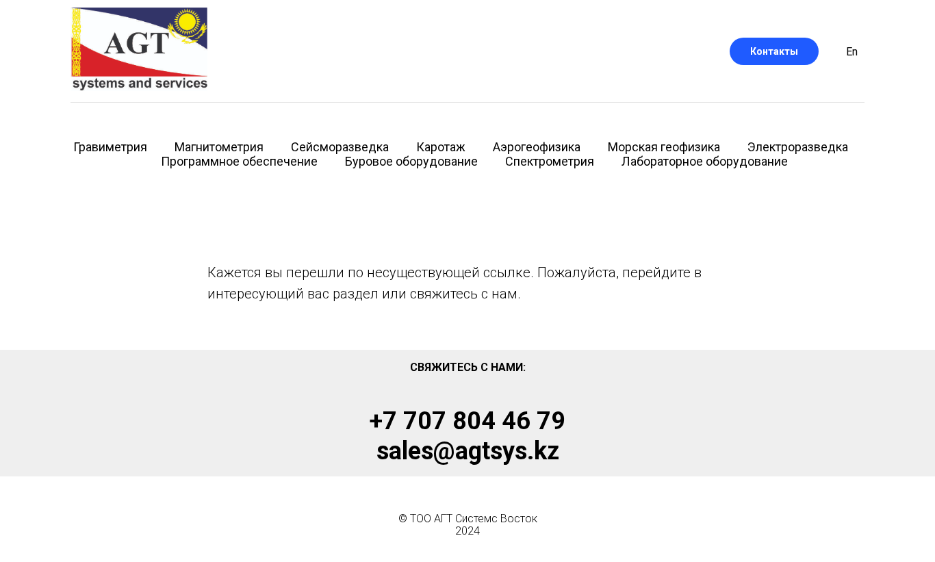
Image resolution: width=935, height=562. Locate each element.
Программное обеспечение (239, 161)
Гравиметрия (110, 147)
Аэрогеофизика (536, 147)
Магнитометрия (219, 147)
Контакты (774, 51)
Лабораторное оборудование (705, 161)
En (852, 51)
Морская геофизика (664, 147)
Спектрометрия (549, 161)
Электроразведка (797, 147)
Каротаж (440, 147)
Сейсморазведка (340, 147)
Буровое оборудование (411, 161)
